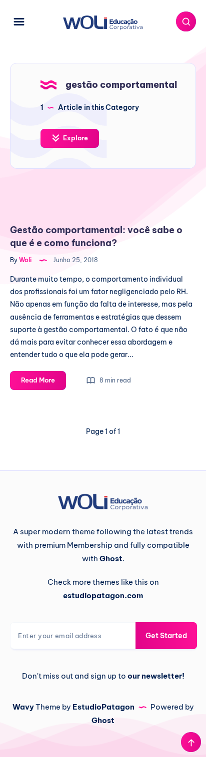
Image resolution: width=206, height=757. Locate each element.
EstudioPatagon (103, 707)
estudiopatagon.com (103, 595)
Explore (75, 138)
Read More (43, 382)
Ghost (103, 720)
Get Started (166, 635)
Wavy (23, 707)
